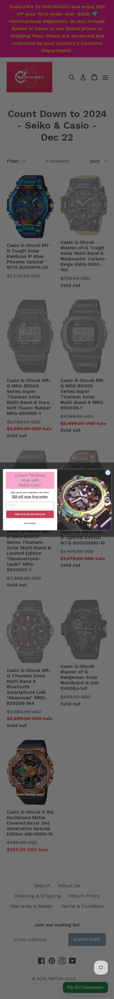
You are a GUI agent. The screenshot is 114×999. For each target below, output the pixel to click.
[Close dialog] (107, 472)
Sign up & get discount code (30, 514)
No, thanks (30, 523)
